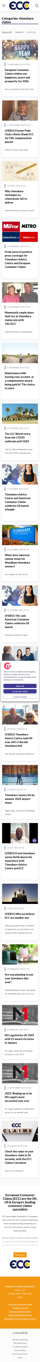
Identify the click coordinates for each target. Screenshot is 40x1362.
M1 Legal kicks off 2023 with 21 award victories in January (19, 1038)
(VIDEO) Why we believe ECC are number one (20, 915)
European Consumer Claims (20, 1304)
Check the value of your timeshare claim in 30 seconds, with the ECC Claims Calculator (19, 1157)
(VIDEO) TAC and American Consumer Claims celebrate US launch (17, 621)
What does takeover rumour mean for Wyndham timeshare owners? (17, 560)
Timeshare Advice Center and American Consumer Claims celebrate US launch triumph (18, 502)
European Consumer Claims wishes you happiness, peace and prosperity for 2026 (17, 75)
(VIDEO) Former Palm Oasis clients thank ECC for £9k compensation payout (19, 136)
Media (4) (19, 32)
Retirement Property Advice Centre (20, 1318)
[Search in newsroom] (37, 5)
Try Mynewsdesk (20, 1346)
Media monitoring (20, 1339)
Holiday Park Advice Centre (20, 1315)
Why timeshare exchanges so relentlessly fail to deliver (16, 197)
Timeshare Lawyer (20, 1308)
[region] (20, 681)
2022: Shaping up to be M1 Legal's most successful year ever (18, 1097)
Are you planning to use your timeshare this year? (19, 978)
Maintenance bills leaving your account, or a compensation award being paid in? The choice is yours (20, 380)
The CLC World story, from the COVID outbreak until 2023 (18, 437)
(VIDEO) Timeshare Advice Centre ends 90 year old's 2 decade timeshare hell (18, 740)
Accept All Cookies (20, 691)
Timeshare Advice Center (20, 1311)
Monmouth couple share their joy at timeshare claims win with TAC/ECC (19, 318)
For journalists (20, 1350)
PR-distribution (20, 1343)
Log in (20, 1357)
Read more (20, 1255)
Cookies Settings (20, 696)
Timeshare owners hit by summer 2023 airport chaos (20, 798)
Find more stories (20, 1354)
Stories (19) (7, 32)
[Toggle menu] (3, 5)
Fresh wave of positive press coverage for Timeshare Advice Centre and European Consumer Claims (18, 259)
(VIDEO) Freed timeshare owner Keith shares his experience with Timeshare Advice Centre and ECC (20, 861)
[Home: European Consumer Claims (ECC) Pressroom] (19, 5)
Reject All (20, 686)
